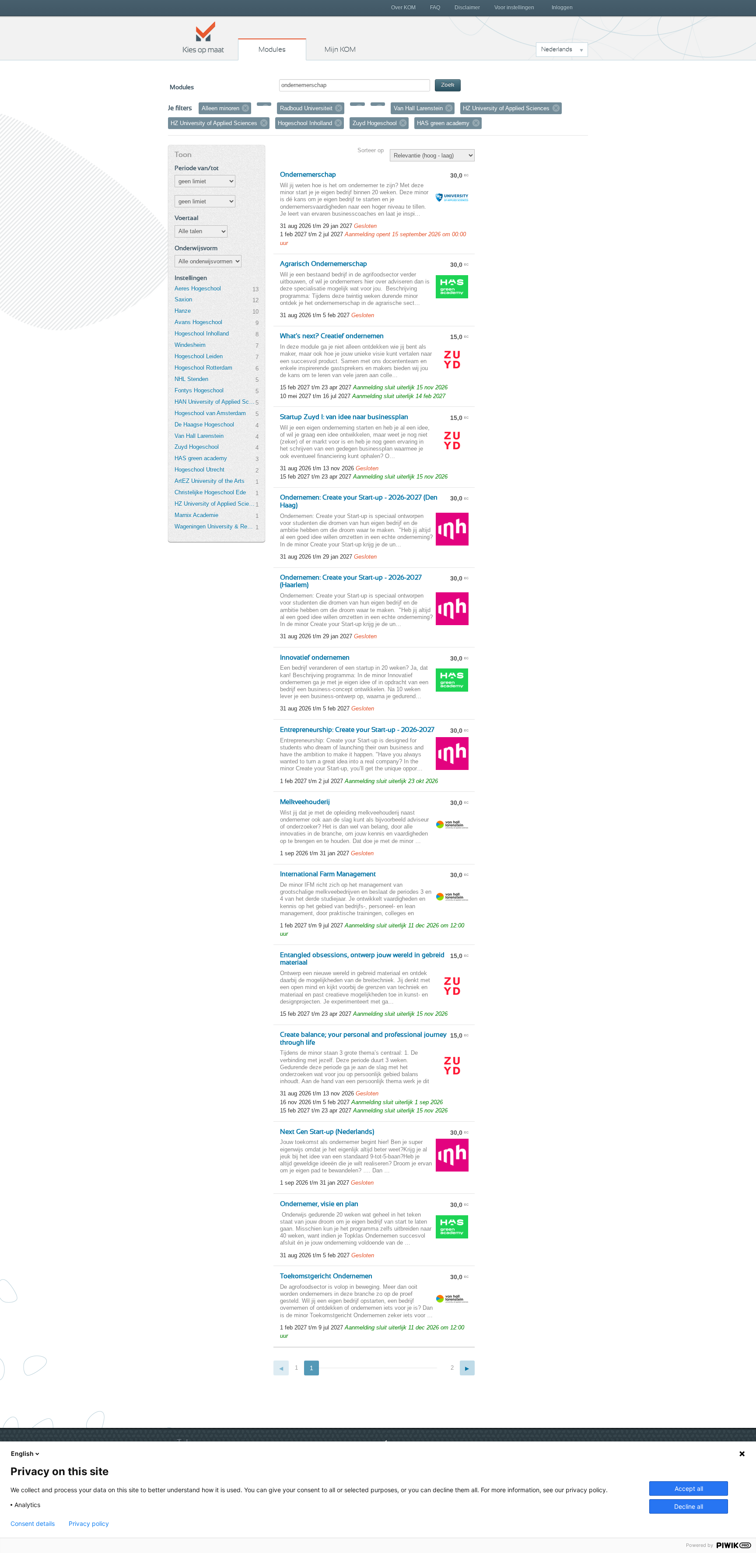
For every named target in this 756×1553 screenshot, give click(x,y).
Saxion (183, 299)
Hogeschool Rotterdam (203, 367)
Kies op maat (203, 37)
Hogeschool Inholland (202, 333)
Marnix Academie (196, 515)
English (22, 1453)
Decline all (688, 1506)
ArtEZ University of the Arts (210, 481)
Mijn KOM (340, 49)
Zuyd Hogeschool (197, 447)
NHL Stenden (191, 379)
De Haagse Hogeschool (204, 424)
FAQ (435, 7)
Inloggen (562, 7)
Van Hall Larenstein (199, 436)
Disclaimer (467, 7)
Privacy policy (89, 1523)
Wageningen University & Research (215, 526)
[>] (467, 1368)
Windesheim (190, 345)
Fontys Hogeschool (199, 390)
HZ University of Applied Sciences (215, 503)
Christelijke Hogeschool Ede (210, 492)
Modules (272, 49)
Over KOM (403, 7)
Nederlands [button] (556, 49)
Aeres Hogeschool (198, 288)
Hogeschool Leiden (199, 356)
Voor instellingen (514, 7)
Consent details (32, 1523)
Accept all (689, 1488)
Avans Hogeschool (198, 322)
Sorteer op (370, 150)
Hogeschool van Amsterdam (210, 413)
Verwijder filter (245, 108)
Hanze (183, 311)
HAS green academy (201, 458)
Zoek (448, 85)
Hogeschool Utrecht (199, 469)
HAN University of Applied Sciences (215, 402)
